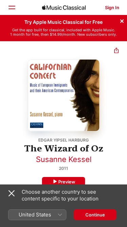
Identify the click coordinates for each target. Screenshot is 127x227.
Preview (66, 181)
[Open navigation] (11, 7)
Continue (95, 214)
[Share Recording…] (116, 51)
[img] (64, 7)
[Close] (122, 20)
